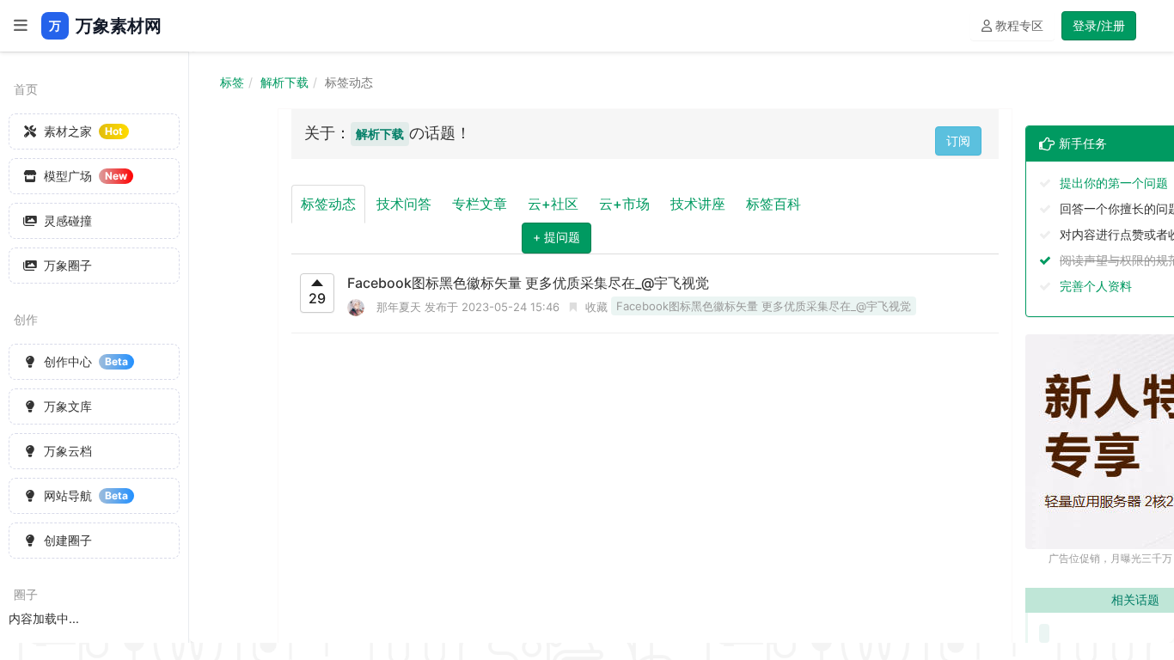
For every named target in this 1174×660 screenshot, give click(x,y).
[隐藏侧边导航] (21, 26)
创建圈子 (68, 540)
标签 (232, 82)
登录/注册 (1099, 25)
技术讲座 (697, 203)
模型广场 (85, 175)
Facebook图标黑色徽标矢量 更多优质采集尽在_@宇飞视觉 (528, 282)
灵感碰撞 (68, 220)
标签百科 (773, 203)
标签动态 (328, 203)
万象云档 (68, 450)
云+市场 (624, 203)
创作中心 (86, 361)
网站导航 (86, 495)
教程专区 (1017, 25)
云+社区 (553, 203)
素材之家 (83, 131)
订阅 (958, 140)
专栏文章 (479, 203)
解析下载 (284, 82)
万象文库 (68, 406)
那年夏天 (398, 307)
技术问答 (403, 203)
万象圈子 (68, 265)
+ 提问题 (556, 236)
